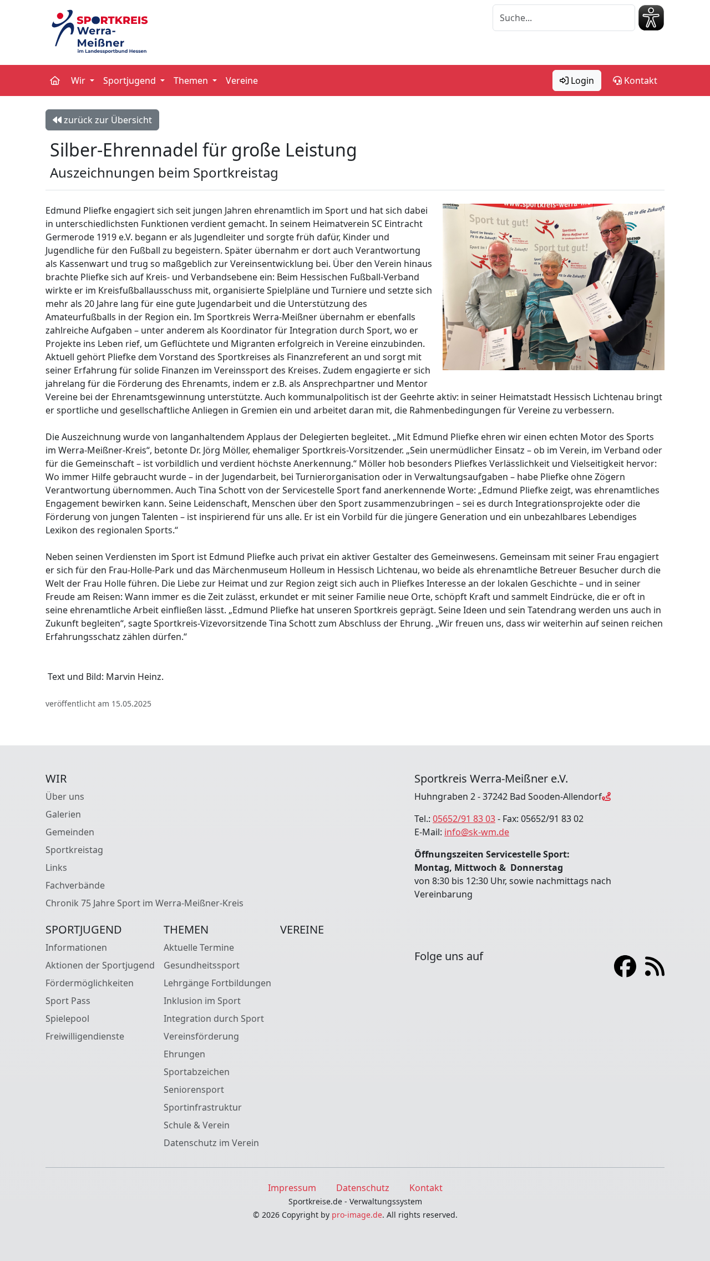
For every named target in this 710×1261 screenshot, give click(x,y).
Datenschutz (362, 1188)
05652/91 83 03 (464, 819)
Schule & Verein (197, 1125)
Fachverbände (75, 885)
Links (56, 867)
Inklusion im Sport (202, 1001)
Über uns (64, 796)
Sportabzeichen (197, 1072)
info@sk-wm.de (476, 832)
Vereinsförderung (201, 1036)
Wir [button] (79, 80)
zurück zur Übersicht (107, 120)
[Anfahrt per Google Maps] (606, 796)
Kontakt (639, 80)
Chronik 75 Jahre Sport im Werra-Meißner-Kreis (144, 903)
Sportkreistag (74, 850)
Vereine (242, 80)
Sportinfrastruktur (203, 1107)
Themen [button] (192, 80)
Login (581, 80)
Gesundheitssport (202, 965)
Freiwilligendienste (84, 1036)
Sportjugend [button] (130, 80)
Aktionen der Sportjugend (100, 965)
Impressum (292, 1188)
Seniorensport (194, 1089)
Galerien (63, 814)
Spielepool (67, 1018)
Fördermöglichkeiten (89, 983)
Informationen (76, 947)
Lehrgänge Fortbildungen (217, 983)
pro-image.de (357, 1214)
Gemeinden (69, 832)
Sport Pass (67, 1001)
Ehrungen (184, 1054)
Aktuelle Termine (199, 947)
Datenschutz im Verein (211, 1143)
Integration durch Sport (214, 1018)
